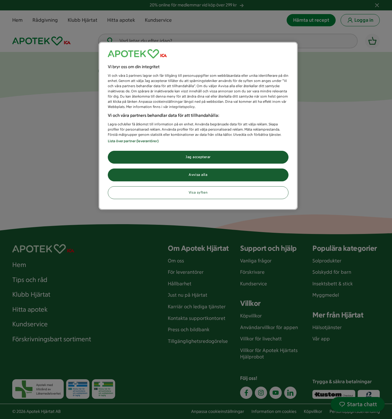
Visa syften (198, 192)
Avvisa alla (198, 174)
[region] (198, 126)
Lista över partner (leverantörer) (133, 141)
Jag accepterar (198, 157)
